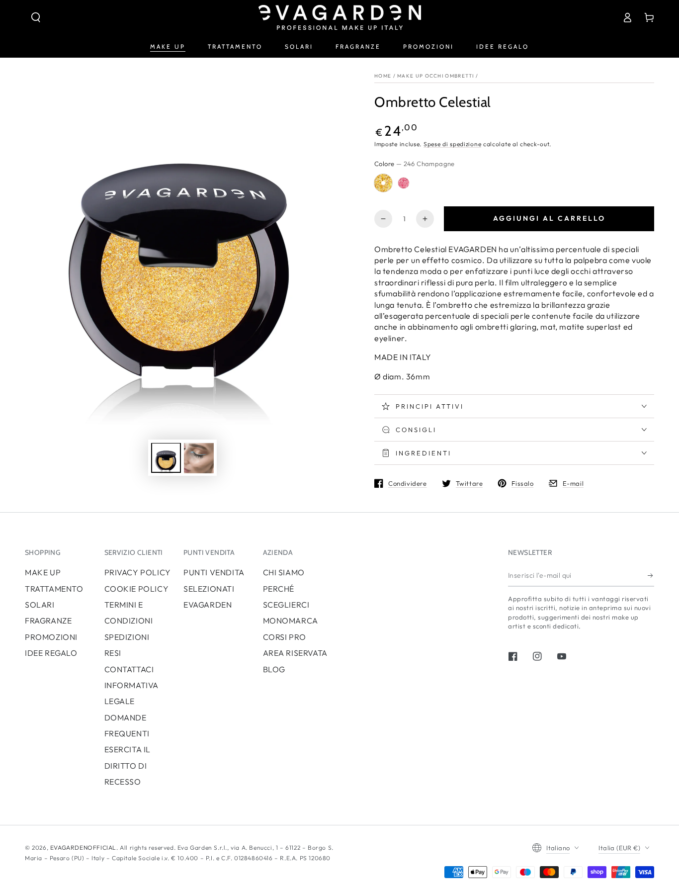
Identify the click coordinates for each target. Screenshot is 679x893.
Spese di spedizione (452, 144)
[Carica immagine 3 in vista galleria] (199, 458)
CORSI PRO (284, 637)
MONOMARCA (290, 620)
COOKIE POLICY (136, 589)
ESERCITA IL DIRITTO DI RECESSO (127, 765)
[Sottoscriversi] (651, 575)
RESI (112, 653)
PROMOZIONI (51, 637)
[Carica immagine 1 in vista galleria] (166, 458)
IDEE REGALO (51, 653)
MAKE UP (43, 572)
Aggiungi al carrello (549, 218)
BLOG (274, 669)
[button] (36, 17)
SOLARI (40, 605)
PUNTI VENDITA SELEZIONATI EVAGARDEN (214, 588)
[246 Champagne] (383, 183)
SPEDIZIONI (127, 637)
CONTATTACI (129, 669)
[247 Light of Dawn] (404, 183)
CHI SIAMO (284, 572)
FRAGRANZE (48, 620)
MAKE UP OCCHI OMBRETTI (435, 76)
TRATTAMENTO (54, 589)
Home (382, 76)
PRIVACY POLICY (137, 572)
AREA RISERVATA (295, 653)
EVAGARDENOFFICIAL (83, 847)
